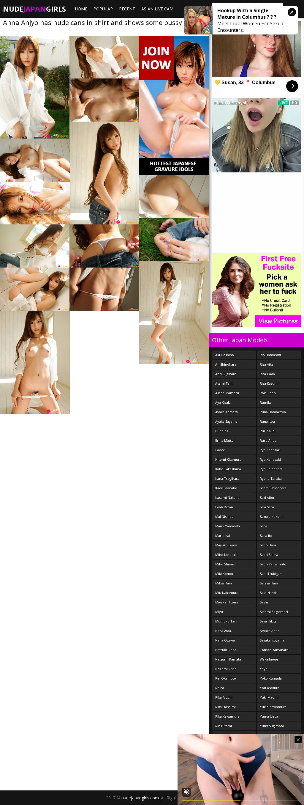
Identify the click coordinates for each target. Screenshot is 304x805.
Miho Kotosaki (226, 554)
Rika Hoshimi (225, 707)
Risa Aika (266, 364)
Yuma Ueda (269, 716)
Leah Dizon (224, 507)
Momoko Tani (226, 621)
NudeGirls (34, 9)
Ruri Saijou (268, 431)
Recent (127, 9)
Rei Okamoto (225, 678)
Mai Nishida (224, 516)
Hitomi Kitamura (228, 459)
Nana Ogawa (225, 640)
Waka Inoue (269, 659)
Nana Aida (223, 630)
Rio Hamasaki (270, 355)
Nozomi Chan (226, 668)
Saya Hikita (268, 621)
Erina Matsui (225, 440)
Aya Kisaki (223, 402)
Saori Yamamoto (273, 564)
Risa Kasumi (269, 383)
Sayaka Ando (270, 630)
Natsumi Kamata (228, 659)
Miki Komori (225, 573)
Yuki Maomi (269, 697)
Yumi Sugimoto (272, 726)
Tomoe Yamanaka (274, 649)
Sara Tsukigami (272, 573)
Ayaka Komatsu (227, 412)
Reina (219, 687)
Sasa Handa (269, 592)
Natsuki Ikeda (225, 649)
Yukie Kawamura (273, 707)
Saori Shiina (269, 554)
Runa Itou (267, 421)
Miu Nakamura (226, 592)
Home (81, 9)
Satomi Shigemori (274, 611)
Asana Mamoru (227, 393)
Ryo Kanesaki (270, 450)
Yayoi (264, 668)
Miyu (219, 611)
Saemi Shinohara (273, 488)
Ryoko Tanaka (271, 478)
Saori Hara (268, 545)
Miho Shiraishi (226, 564)
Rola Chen (268, 393)
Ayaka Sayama (226, 421)
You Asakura (269, 687)
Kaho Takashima (228, 469)
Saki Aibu (267, 497)
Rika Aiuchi (223, 697)
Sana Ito (266, 535)
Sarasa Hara (269, 583)
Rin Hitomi (223, 726)
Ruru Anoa (268, 440)
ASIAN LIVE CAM (157, 9)
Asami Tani (223, 383)
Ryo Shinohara (271, 469)
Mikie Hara (223, 583)
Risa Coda (267, 374)
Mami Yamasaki (227, 526)
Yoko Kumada (271, 678)
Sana (263, 526)
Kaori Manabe (226, 488)
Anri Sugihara (225, 374)
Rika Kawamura (227, 716)
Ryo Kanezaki (270, 459)
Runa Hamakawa (273, 412)
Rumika (266, 402)
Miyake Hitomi (226, 602)
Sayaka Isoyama (272, 640)
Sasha (264, 602)
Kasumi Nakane (227, 497)
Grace (220, 450)
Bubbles (221, 431)
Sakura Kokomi (272, 516)
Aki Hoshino (224, 355)
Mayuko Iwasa (226, 545)
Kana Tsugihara (227, 478)
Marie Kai (222, 535)
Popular (103, 9)
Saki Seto (267, 507)
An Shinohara (225, 364)
